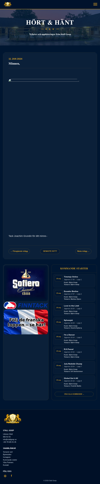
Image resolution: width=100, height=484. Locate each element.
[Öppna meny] (95, 4)
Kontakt (6, 465)
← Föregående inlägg (19, 251)
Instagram (7, 457)
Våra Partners (8, 462)
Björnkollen (7, 455)
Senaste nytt (50, 251)
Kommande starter (10, 460)
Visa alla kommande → (74, 394)
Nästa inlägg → (83, 251)
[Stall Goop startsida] (7, 4)
